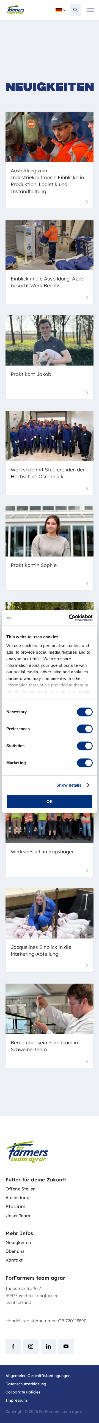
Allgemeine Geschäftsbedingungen (38, 1375)
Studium (16, 1206)
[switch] (85, 728)
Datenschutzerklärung (26, 1383)
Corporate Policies (23, 1392)
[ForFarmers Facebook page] (13, 1346)
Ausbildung (17, 1197)
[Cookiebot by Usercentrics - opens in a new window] (70, 617)
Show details (68, 785)
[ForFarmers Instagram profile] (30, 1346)
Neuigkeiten (18, 1242)
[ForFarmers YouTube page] (66, 1346)
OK (49, 801)
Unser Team (18, 1215)
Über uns (15, 1251)
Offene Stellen (21, 1189)
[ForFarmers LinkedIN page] (48, 1346)
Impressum (16, 1400)
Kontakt (14, 1260)
